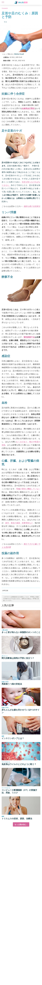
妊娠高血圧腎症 (28, 108)
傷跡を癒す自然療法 (32, 206)
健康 (3, 736)
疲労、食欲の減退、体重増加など (19, 523)
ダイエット (5, 656)
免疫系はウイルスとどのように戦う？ (19, 764)
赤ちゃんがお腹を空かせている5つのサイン (21, 711)
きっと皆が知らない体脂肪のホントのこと (21, 632)
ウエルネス (5, 8)
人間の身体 (5, 630)
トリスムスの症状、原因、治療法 (17, 818)
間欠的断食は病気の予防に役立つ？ (18, 658)
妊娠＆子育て (5, 682)
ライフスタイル (6, 762)
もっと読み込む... (21, 824)
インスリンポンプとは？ (13, 738)
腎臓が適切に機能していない (28, 489)
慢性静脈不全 (29, 337)
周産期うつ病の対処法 (12, 684)
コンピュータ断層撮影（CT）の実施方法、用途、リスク (19, 791)
